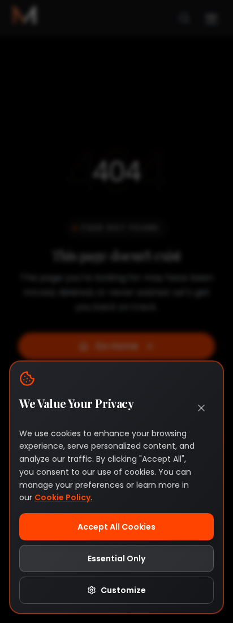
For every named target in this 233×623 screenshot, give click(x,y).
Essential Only (116, 558)
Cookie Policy (62, 497)
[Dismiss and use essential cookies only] (201, 408)
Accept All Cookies (116, 526)
